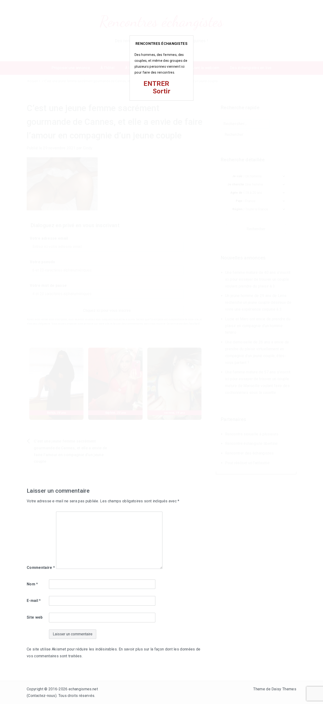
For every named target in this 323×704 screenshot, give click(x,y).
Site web (35, 617)
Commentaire (41, 567)
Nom (32, 584)
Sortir (161, 91)
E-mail (34, 600)
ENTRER (156, 83)
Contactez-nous (41, 695)
